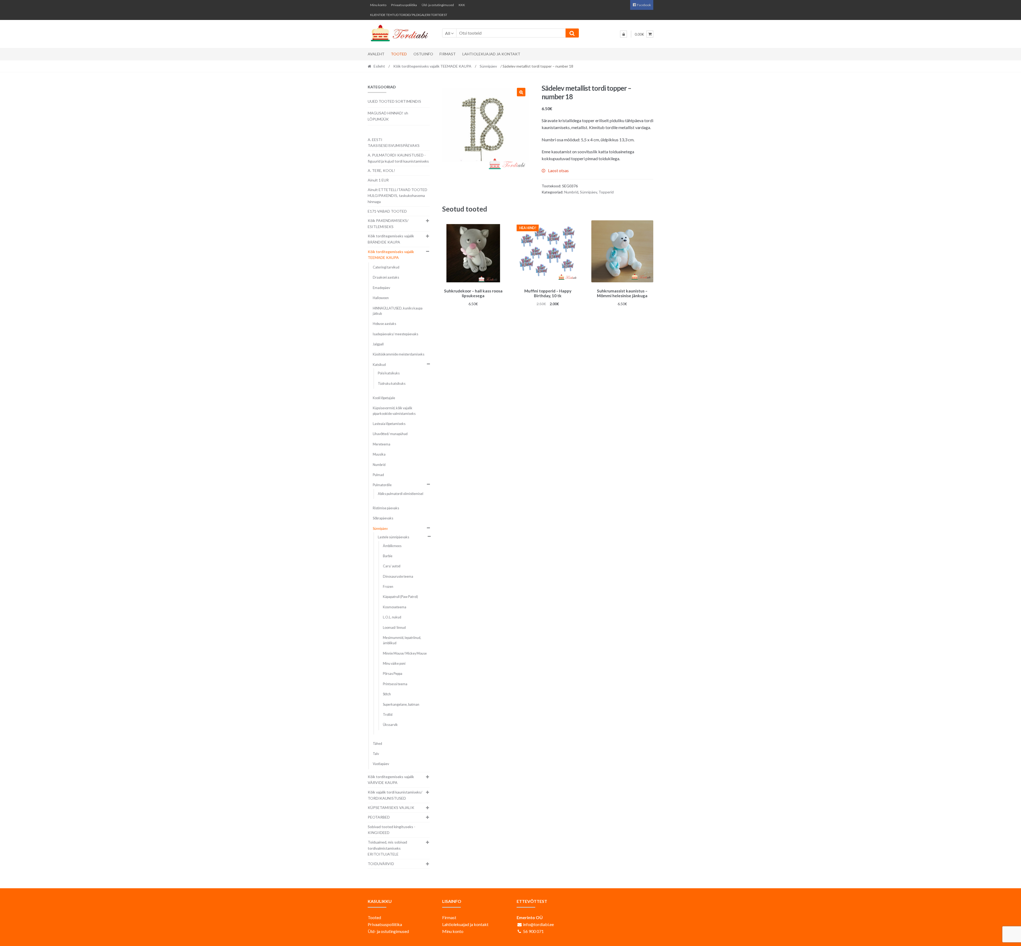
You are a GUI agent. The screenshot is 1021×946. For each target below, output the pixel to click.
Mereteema (381, 444)
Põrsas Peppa (392, 674)
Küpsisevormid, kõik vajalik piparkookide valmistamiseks (394, 410)
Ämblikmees (392, 546)
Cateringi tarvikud (386, 267)
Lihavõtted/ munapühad (390, 434)
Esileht (379, 66)
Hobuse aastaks (384, 324)
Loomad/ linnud (394, 628)
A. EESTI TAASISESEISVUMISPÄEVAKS (394, 142)
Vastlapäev (381, 764)
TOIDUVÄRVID (381, 863)
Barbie (387, 556)
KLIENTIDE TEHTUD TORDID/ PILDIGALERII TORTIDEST (408, 15)
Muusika (379, 454)
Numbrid (571, 192)
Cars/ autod (391, 566)
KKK (462, 5)
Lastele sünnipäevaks (393, 537)
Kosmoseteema (394, 607)
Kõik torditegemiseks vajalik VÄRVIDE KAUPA (391, 779)
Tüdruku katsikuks (391, 384)
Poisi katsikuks (389, 373)
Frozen (388, 587)
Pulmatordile (382, 485)
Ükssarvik (390, 725)
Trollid (387, 715)
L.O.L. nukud (392, 617)
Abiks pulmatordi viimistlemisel (400, 494)
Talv (376, 754)
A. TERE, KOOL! (381, 170)
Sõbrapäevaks (383, 518)
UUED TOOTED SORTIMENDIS (394, 101)
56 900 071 (533, 931)
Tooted (399, 54)
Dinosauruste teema (398, 577)
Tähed (377, 744)
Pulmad (378, 475)
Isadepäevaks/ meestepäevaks (395, 334)
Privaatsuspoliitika (404, 5)
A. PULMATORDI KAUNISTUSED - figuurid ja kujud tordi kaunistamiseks (398, 158)
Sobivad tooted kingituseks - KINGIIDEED (391, 829)
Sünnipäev (488, 66)
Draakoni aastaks (386, 277)
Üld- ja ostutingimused (438, 5)
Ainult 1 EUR (378, 180)
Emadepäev (381, 288)
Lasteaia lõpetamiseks (389, 424)
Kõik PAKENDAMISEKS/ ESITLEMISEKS (388, 223)
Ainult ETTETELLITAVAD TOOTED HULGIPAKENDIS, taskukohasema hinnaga (397, 195)
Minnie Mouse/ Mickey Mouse (405, 653)
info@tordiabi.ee (538, 924)
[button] (521, 92)
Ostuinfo (423, 54)
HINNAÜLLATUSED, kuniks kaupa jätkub (397, 311)
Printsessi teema (395, 684)
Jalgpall (378, 344)
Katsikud (379, 365)
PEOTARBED (379, 817)
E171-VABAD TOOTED (387, 211)
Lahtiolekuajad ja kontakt (491, 54)
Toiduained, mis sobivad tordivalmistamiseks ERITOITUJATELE (387, 848)
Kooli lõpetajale (384, 398)
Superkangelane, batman (401, 705)
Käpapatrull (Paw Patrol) (400, 597)
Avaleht (376, 54)
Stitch (387, 694)
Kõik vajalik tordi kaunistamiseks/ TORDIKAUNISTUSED (395, 795)
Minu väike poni (394, 664)
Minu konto (378, 5)
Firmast (448, 54)
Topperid (606, 192)
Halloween (381, 298)
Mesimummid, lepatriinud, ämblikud (402, 640)
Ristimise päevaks (386, 508)
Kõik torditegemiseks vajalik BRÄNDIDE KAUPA (391, 239)
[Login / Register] (623, 34)
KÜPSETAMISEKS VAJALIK (391, 807)
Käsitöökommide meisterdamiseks (398, 354)
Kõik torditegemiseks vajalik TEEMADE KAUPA (432, 66)
